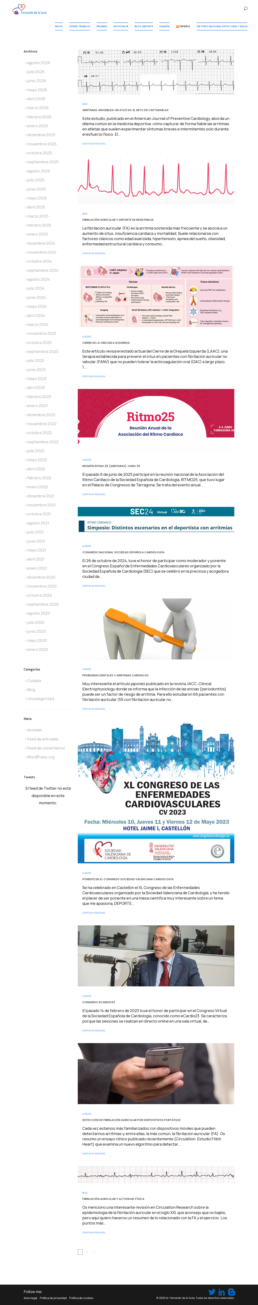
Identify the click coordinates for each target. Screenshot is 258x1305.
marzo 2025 (37, 216)
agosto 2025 (38, 171)
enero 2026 (37, 125)
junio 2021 (36, 541)
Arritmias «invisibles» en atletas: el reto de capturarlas (125, 110)
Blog (84, 103)
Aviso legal (30, 1298)
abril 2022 (36, 469)
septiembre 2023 (42, 351)
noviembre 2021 (41, 505)
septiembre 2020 (43, 604)
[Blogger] (231, 1291)
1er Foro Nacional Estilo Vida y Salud (222, 26)
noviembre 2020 (42, 586)
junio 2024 (36, 297)
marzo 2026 (38, 107)
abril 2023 (36, 387)
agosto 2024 (38, 279)
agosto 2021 (38, 523)
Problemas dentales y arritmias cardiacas (115, 675)
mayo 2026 (37, 89)
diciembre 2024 (41, 243)
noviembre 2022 (42, 423)
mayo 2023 (37, 378)
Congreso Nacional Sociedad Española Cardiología (123, 552)
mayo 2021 (36, 550)
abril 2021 (35, 559)
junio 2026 (36, 80)
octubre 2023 (39, 342)
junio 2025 (36, 189)
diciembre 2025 (41, 134)
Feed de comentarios (46, 748)
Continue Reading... (94, 143)
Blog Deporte (144, 26)
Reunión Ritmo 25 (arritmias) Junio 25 (111, 466)
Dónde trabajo (79, 26)
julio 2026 (36, 71)
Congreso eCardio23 (98, 1002)
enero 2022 (37, 486)
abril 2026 (36, 98)
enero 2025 (37, 234)
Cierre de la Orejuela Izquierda (106, 343)
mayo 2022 (37, 459)
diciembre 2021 (40, 496)
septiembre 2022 (42, 441)
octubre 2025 (39, 153)
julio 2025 (35, 180)
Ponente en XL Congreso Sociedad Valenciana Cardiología (128, 879)
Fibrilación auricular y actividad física (113, 1199)
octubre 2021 (39, 514)
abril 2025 (36, 207)
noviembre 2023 (41, 333)
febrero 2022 (39, 478)
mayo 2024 (37, 306)
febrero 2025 (39, 225)
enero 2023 (37, 405)
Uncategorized (40, 698)
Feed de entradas (42, 739)
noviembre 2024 (42, 252)
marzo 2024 (37, 324)
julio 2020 (36, 622)
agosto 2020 (38, 613)
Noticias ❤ (121, 26)
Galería (164, 26)
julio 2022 (35, 450)
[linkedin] (221, 1291)
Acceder (34, 730)
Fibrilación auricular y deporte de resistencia (118, 220)
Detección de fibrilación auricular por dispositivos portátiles (131, 1120)
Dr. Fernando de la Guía (180, 1298)
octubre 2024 (39, 261)
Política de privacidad (53, 1298)
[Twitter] (211, 1291)
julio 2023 (35, 360)
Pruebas (102, 26)
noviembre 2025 (42, 144)
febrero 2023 (39, 396)
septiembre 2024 (42, 270)
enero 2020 (37, 649)
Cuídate (86, 336)
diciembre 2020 (41, 577)
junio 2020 (36, 631)
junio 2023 (36, 369)
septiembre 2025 (42, 162)
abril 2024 (36, 315)
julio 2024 (35, 288)
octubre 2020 (39, 595)
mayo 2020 (37, 640)
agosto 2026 (38, 62)
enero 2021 (37, 568)
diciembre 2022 (41, 414)
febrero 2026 (39, 117)
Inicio (59, 26)
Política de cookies (81, 1298)
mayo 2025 (37, 198)
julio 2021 (35, 532)
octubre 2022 (39, 432)
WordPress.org (41, 757)
